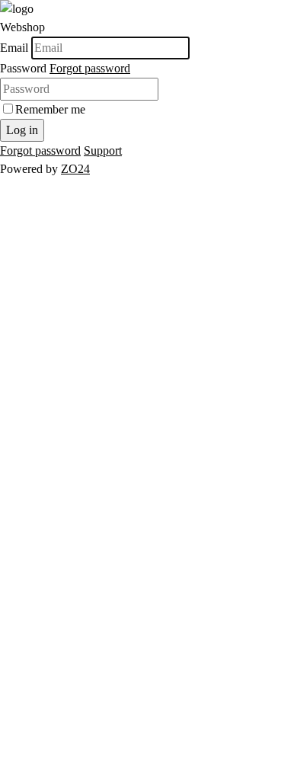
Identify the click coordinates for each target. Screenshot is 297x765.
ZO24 (75, 168)
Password (23, 68)
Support (103, 150)
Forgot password (90, 68)
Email (14, 47)
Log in (22, 129)
